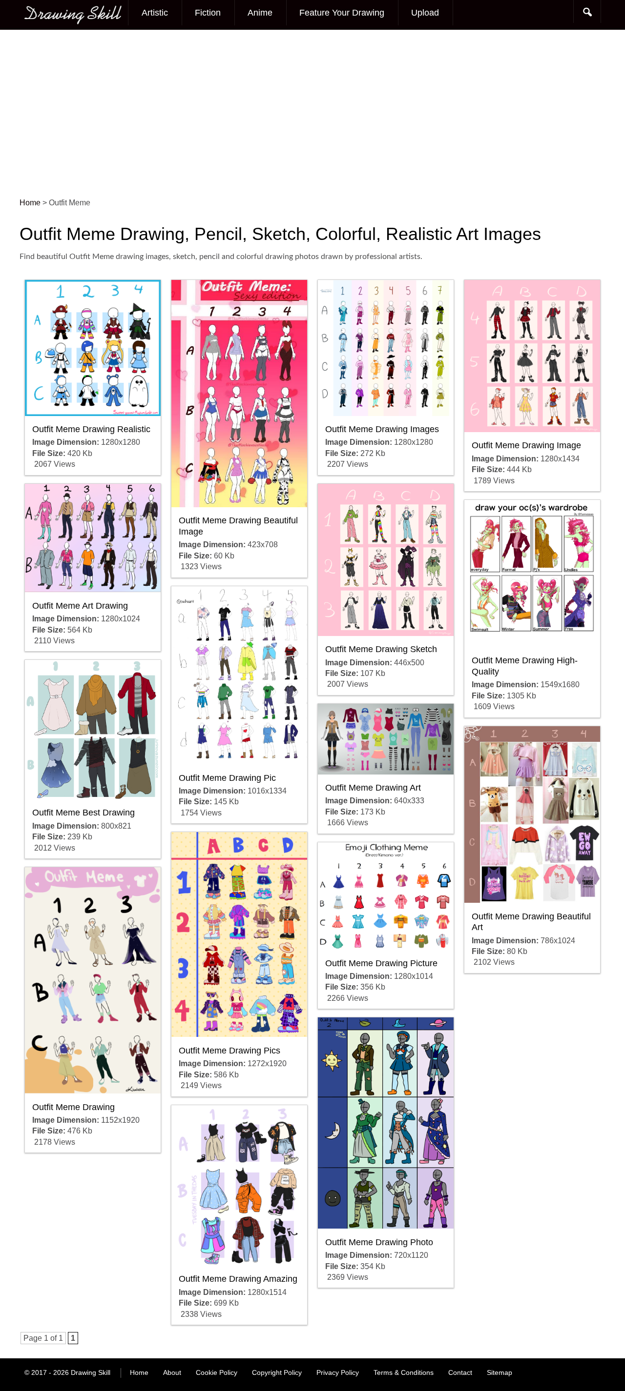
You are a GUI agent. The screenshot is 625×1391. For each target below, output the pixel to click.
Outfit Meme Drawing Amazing (238, 1279)
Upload (425, 13)
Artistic (155, 13)
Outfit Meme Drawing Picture (381, 963)
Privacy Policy (337, 1372)
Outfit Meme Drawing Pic (227, 778)
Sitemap (499, 1372)
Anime (260, 13)
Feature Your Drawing (341, 13)
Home (139, 1372)
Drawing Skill (90, 1372)
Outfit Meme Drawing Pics (229, 1050)
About (172, 1372)
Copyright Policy (277, 1372)
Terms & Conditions (404, 1372)
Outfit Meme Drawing (73, 1107)
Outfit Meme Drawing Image (526, 445)
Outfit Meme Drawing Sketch (381, 649)
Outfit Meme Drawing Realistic (91, 429)
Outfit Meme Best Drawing (83, 812)
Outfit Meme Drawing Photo (379, 1242)
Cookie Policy (216, 1372)
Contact (460, 1372)
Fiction (208, 13)
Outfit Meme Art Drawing (80, 606)
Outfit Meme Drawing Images (382, 429)
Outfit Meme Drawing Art (373, 788)
